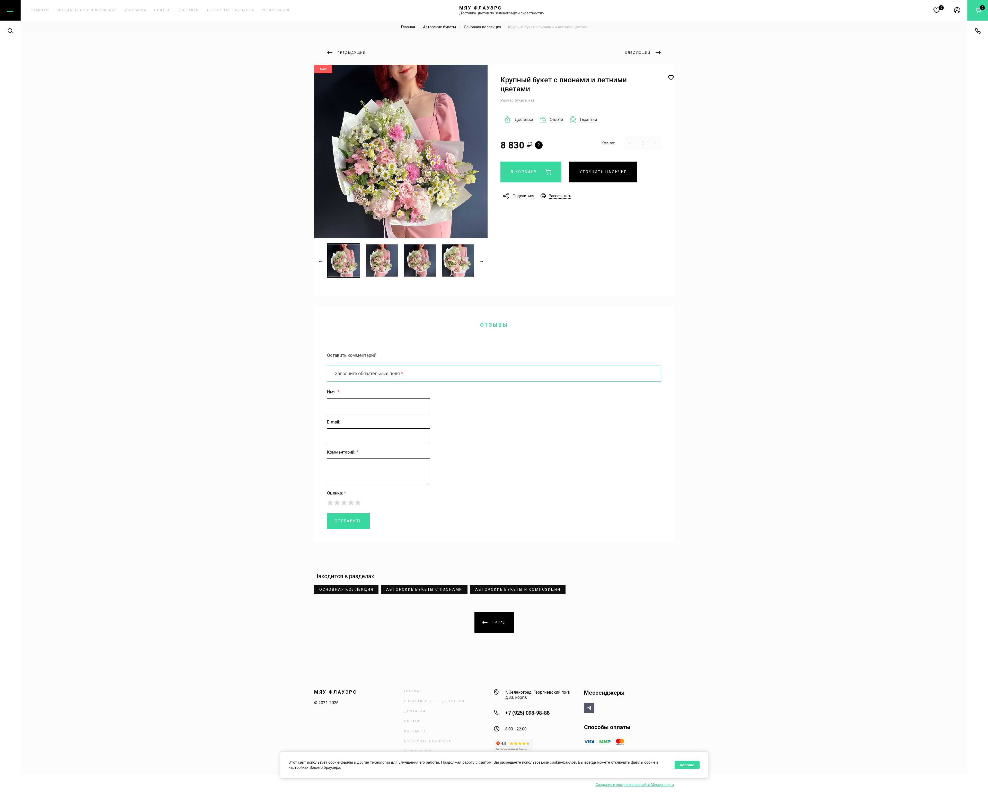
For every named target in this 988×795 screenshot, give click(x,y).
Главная (40, 10)
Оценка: (336, 493)
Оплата (162, 10)
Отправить (348, 521)
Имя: (333, 391)
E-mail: (333, 422)
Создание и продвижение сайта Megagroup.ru (635, 785)
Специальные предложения (87, 10)
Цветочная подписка (230, 10)
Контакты (188, 10)
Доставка (135, 10)
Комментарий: (342, 452)
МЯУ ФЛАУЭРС (480, 8)
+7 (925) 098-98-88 (527, 713)
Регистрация (275, 10)
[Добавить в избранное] (671, 77)
